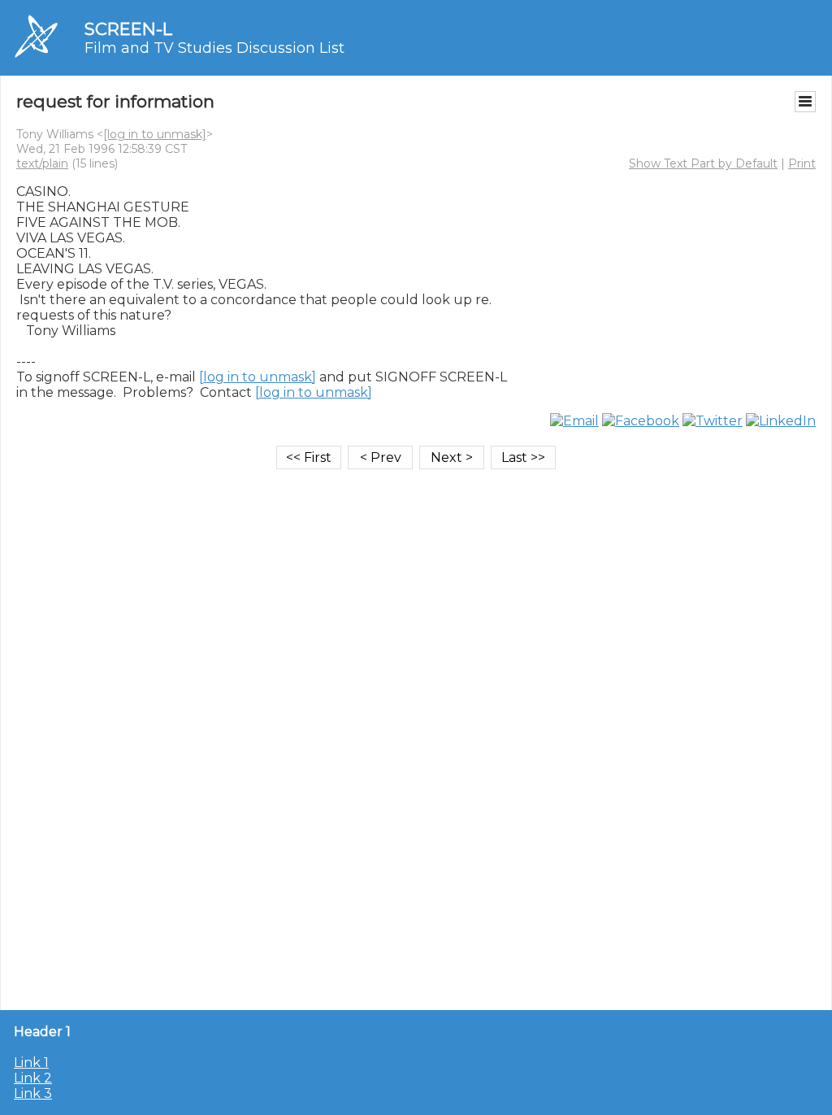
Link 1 (31, 1062)
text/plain (42, 163)
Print (802, 163)
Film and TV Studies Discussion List (214, 48)
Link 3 (33, 1093)
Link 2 (33, 1078)
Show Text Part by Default (703, 163)
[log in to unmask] (154, 134)
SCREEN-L (128, 29)
